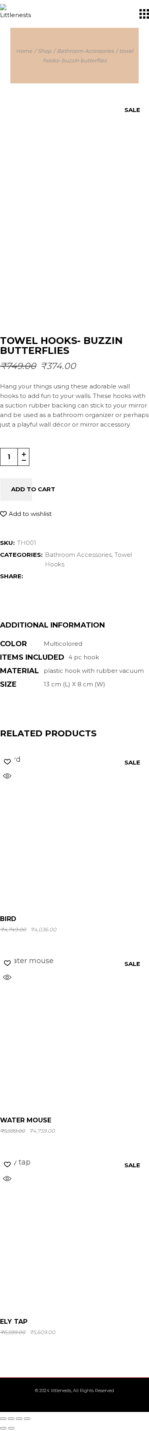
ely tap (13, 1321)
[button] (26, 514)
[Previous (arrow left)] (3, 1428)
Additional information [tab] (52, 625)
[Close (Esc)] (27, 1418)
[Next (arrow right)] (11, 1428)
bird (8, 919)
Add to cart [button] (76, 892)
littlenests (61, 1390)
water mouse (25, 1120)
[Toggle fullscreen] (11, 1418)
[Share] (19, 1418)
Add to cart (33, 489)
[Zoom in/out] (3, 1418)
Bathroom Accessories (78, 554)
